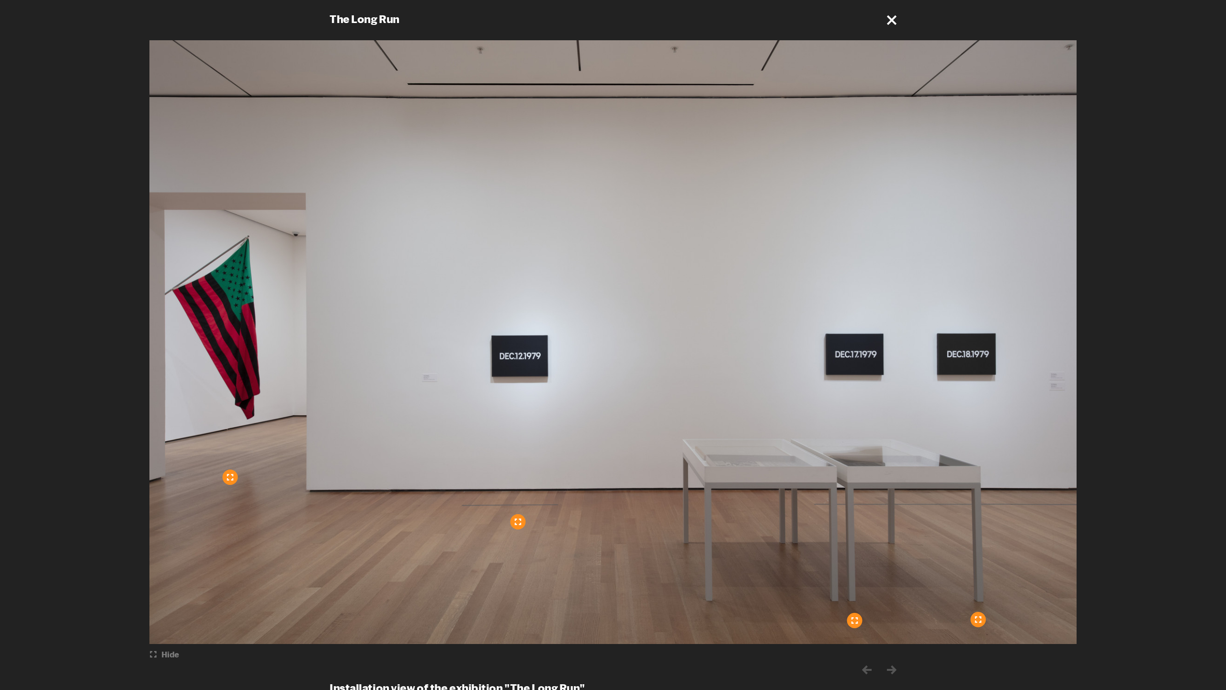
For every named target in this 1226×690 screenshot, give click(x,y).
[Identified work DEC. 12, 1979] (518, 521)
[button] (891, 20)
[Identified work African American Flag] (230, 477)
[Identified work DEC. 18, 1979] (978, 619)
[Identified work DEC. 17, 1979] (854, 620)
